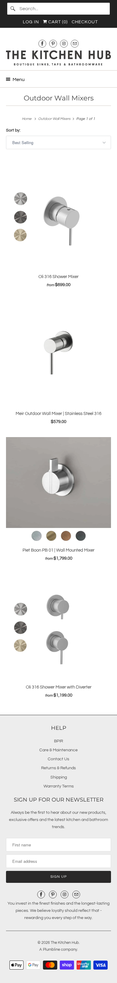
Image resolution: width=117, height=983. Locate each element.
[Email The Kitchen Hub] (75, 43)
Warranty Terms (59, 786)
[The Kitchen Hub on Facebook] (42, 43)
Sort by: (13, 130)
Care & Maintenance (58, 750)
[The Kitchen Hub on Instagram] (64, 43)
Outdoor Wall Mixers (59, 98)
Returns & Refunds (58, 768)
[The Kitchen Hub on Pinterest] (53, 43)
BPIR (58, 741)
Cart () (57, 22)
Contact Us (58, 759)
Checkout (85, 22)
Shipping (58, 777)
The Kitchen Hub (65, 943)
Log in (31, 22)
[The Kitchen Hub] (58, 58)
